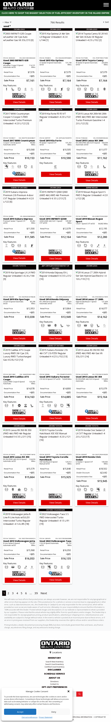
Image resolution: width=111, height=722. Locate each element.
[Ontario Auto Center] (18, 5)
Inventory (54, 658)
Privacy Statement (45, 717)
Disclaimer (54, 670)
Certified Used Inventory (54, 667)
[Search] (79, 694)
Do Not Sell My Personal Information (75, 717)
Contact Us (54, 684)
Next (44, 593)
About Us (54, 678)
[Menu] (106, 5)
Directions (54, 681)
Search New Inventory (54, 661)
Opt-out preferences (29, 717)
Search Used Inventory (54, 664)
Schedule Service (54, 674)
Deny (53, 711)
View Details (19, 102)
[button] (68, 691)
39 (36, 593)
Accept (20, 711)
